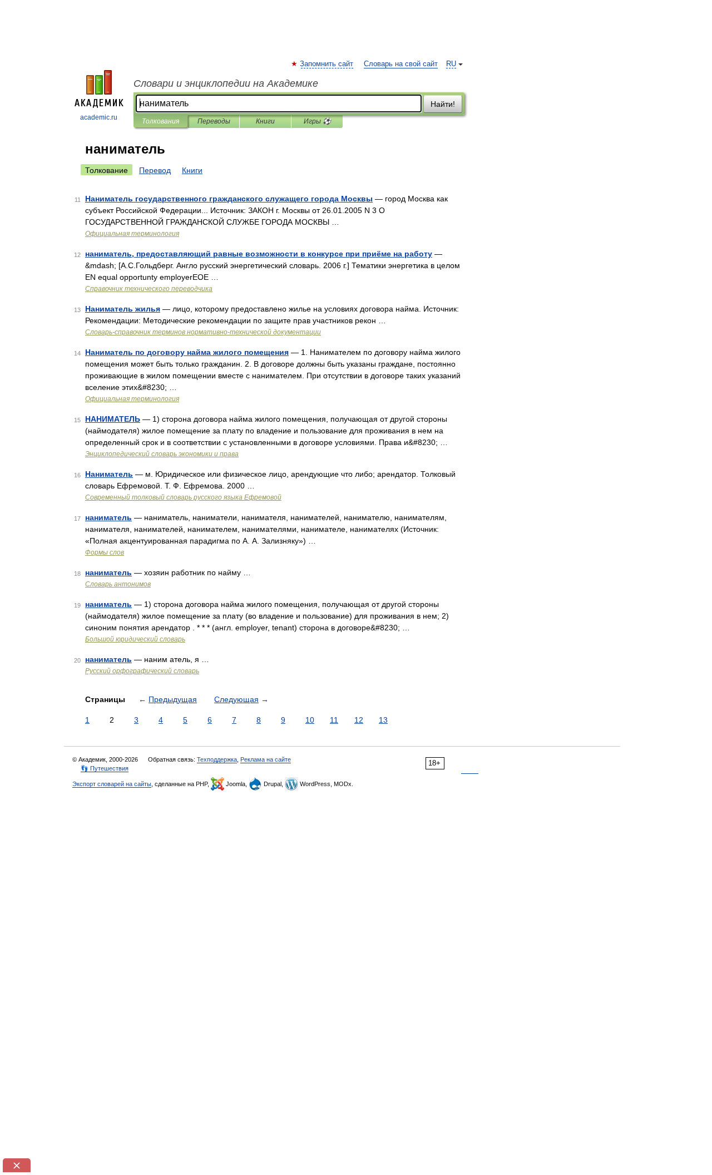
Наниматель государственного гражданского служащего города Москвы (229, 198)
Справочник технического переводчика (148, 289)
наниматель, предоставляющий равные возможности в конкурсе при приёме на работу (258, 253)
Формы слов (104, 552)
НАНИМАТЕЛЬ (112, 418)
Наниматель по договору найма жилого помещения (187, 352)
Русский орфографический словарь (142, 671)
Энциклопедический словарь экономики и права (162, 454)
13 (383, 719)
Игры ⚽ (317, 121)
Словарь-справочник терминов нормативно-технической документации (203, 332)
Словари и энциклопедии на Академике (226, 83)
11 (334, 719)
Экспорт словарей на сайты (111, 784)
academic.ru (98, 117)
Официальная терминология (132, 234)
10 (309, 719)
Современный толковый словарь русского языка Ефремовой (183, 497)
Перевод (155, 170)
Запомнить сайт (327, 64)
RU (451, 64)
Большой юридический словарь (135, 639)
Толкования (160, 121)
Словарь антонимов (118, 584)
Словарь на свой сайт (401, 64)
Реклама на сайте (265, 759)
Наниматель (109, 474)
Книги (265, 121)
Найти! (443, 104)
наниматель (108, 517)
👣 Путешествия (104, 768)
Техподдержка (217, 759)
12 (358, 719)
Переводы (213, 121)
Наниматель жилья (122, 308)
